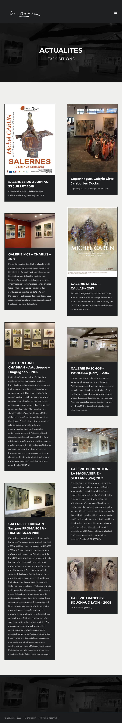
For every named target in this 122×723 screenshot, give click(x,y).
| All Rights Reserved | (48, 717)
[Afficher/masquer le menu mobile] (116, 12)
